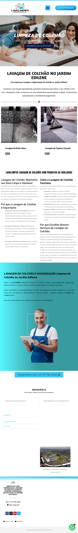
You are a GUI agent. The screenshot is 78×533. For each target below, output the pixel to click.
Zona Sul (7, 426)
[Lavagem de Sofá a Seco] (19, 124)
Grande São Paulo (10, 421)
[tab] (19, 415)
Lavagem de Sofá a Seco (15, 148)
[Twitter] (19, 513)
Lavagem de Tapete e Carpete (58, 148)
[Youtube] (15, 513)
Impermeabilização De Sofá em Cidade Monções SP (56, 400)
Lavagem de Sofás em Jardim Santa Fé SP (15, 400)
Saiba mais (7, 415)
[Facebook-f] (7, 513)
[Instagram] (11, 513)
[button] (47, 7)
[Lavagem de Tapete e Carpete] (59, 124)
